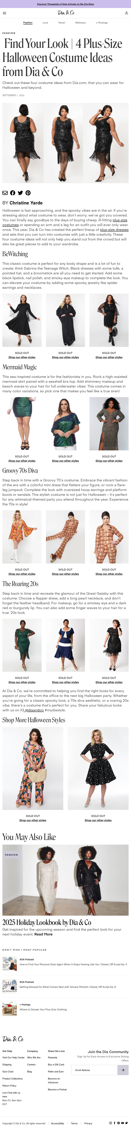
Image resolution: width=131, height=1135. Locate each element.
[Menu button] (4, 13)
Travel (61, 22)
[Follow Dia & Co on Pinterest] (118, 1123)
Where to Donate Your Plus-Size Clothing (43, 1009)
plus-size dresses (114, 229)
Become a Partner (57, 1089)
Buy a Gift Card (56, 1064)
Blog (29, 1071)
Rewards (52, 1057)
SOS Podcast (27, 959)
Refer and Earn (56, 1071)
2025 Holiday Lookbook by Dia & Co (46, 922)
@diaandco (34, 709)
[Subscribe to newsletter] (123, 1070)
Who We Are (33, 1057)
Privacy (88, 1123)
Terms (74, 1123)
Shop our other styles (21, 357)
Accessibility (57, 1123)
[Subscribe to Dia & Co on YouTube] (122, 1123)
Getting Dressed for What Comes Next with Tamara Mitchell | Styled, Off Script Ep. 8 (68, 986)
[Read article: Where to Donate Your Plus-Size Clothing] (9, 1009)
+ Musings (102, 22)
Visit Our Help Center (13, 1057)
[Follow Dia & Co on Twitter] (126, 1123)
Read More (43, 934)
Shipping (6, 1064)
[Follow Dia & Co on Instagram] (110, 1123)
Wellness (80, 22)
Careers (31, 1064)
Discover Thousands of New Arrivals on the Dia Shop (65, 4)
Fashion (27, 22)
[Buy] (22, 320)
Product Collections (12, 1078)
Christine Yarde (26, 202)
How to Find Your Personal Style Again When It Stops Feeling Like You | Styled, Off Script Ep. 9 (73, 964)
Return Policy (9, 1085)
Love (45, 22)
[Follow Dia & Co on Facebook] (114, 1123)
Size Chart (7, 1071)
